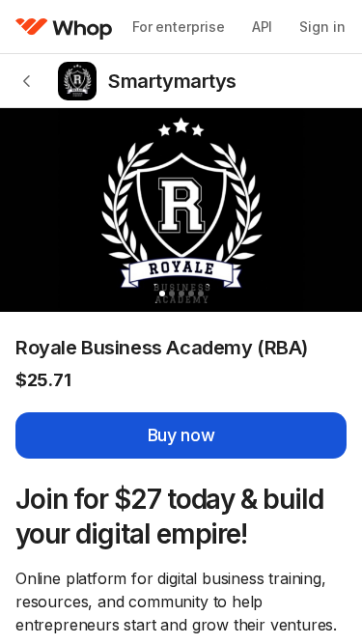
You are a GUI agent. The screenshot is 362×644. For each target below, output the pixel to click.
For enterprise (178, 26)
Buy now (181, 435)
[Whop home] (64, 27)
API (262, 26)
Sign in (322, 26)
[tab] (162, 293)
